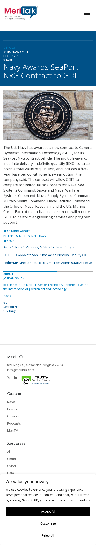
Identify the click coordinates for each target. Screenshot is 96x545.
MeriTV (12, 430)
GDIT (6, 302)
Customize (48, 523)
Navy (42, 236)
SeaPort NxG (12, 307)
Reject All (48, 535)
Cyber (11, 466)
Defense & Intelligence (20, 236)
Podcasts (14, 423)
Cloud (11, 459)
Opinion (13, 416)
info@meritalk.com (20, 370)
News (11, 402)
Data (10, 473)
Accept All (48, 511)
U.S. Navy (9, 311)
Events (12, 409)
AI (8, 452)
